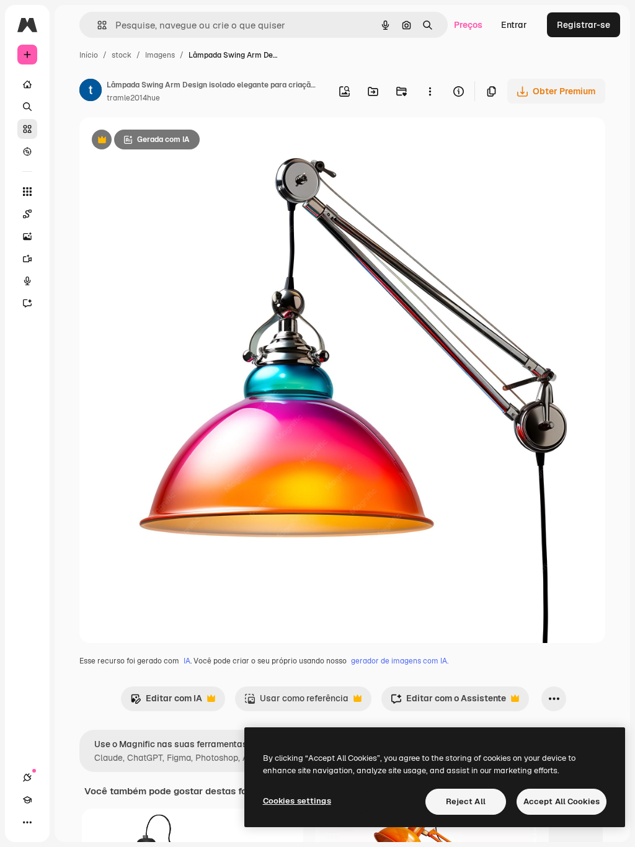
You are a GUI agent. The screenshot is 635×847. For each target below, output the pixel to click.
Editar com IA (166, 702)
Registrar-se (583, 24)
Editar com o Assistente (448, 702)
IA (187, 661)
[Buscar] (27, 107)
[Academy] (27, 800)
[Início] (27, 84)
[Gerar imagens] (27, 236)
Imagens (160, 55)
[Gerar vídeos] (27, 258)
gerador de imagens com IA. (399, 661)
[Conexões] (27, 777)
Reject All (466, 801)
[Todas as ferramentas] (27, 192)
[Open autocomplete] (97, 25)
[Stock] (27, 129)
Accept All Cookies (561, 801)
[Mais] (27, 822)
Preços (468, 24)
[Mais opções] (429, 91)
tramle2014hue (133, 98)
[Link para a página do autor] (90, 92)
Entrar (514, 24)
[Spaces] (27, 214)
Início (88, 55)
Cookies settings (297, 801)
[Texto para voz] (27, 281)
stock (121, 55)
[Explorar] (27, 151)
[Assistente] (27, 303)
